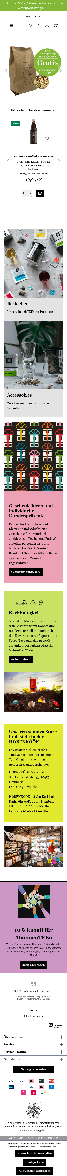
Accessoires (19, 395)
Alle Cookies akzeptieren (35, 1171)
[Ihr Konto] (47, 25)
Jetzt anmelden (33, 965)
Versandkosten (13, 1126)
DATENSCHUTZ (47, 1138)
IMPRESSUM (26, 1138)
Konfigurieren (35, 1162)
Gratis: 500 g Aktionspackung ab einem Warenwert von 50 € (35, 5)
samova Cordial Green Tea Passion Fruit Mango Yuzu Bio (33, 156)
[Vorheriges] (6, 70)
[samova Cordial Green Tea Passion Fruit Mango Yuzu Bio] (33, 131)
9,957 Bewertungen (33, 1016)
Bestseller (17, 303)
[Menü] (11, 25)
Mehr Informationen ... (47, 1147)
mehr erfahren (20, 659)
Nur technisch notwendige (35, 1153)
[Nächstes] (60, 70)
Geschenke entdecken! (25, 572)
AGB (12, 1138)
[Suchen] (30, 25)
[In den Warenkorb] (40, 193)
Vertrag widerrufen (33, 1069)
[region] (33, 70)
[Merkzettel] (38, 25)
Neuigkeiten (12, 1059)
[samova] (34, 16)
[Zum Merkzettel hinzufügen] (46, 138)
